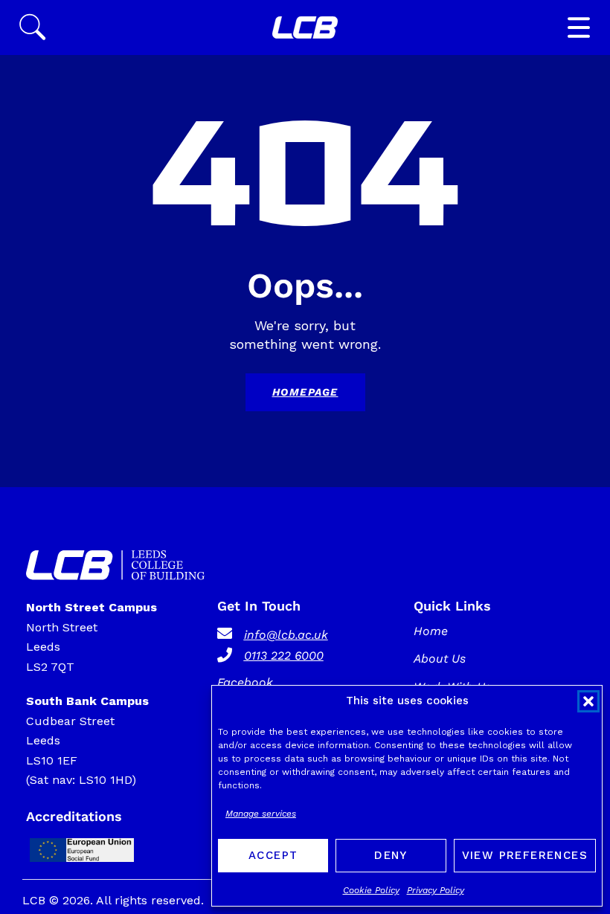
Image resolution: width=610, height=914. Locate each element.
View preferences (525, 855)
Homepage (305, 392)
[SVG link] (305, 27)
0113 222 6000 (284, 656)
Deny (391, 855)
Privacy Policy (435, 890)
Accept (273, 855)
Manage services (260, 813)
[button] (588, 701)
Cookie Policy (371, 890)
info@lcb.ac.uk (286, 635)
